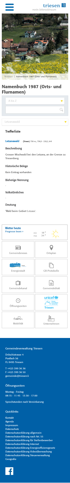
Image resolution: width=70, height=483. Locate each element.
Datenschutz (12, 429)
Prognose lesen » (14, 232)
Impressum (11, 425)
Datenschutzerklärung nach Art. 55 (24, 436)
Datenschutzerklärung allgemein (23, 433)
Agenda (9, 421)
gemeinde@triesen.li (17, 376)
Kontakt (9, 418)
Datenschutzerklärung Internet (22, 444)
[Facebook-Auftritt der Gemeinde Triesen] (9, 474)
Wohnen (8, 76)
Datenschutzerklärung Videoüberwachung (28, 451)
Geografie (10, 459)
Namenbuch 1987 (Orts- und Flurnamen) (36, 76)
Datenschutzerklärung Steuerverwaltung (27, 455)
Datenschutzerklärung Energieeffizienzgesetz (30, 448)
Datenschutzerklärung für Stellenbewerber (29, 440)
